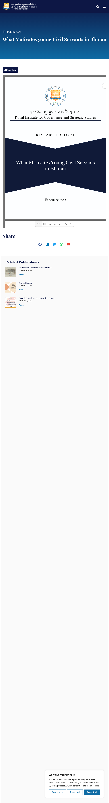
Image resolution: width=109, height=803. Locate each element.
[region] (74, 784)
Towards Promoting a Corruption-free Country (37, 298)
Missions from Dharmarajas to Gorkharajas (35, 268)
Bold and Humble (25, 283)
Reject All (75, 792)
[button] (104, 6)
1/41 (38, 224)
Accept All (92, 792)
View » (21, 274)
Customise (57, 792)
